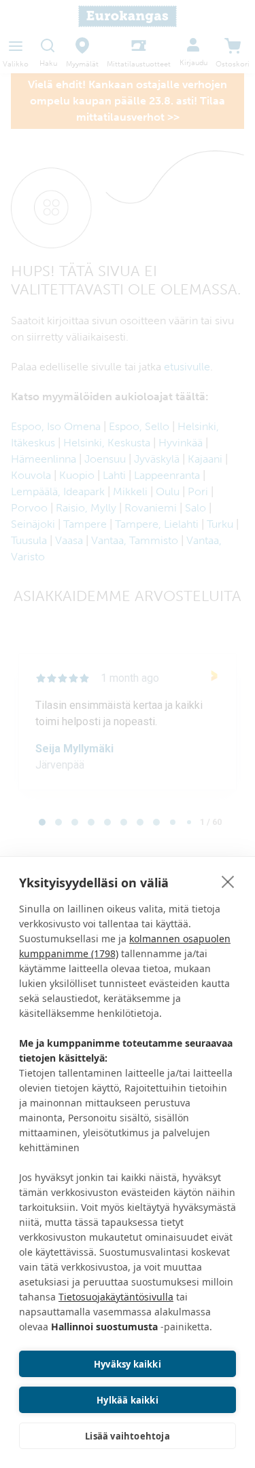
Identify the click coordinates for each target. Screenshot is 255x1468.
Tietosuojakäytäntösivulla (115, 1296)
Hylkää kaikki (127, 1400)
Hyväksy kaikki (127, 1364)
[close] (228, 881)
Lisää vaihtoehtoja (127, 1436)
